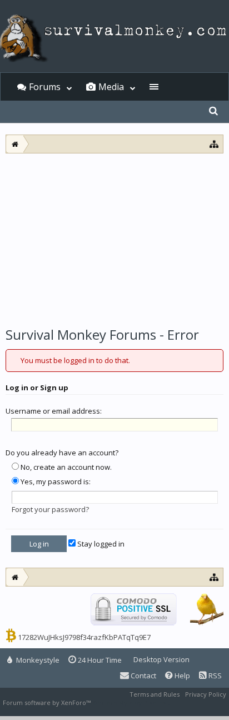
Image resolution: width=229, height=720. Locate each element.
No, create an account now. (65, 467)
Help (181, 676)
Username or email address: (54, 411)
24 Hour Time (99, 660)
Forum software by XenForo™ (47, 702)
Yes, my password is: (55, 481)
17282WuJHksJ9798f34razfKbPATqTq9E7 (84, 637)
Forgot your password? (50, 509)
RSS (214, 676)
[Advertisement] (114, 237)
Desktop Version (161, 659)
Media (111, 87)
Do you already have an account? (62, 453)
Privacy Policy (205, 694)
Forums (45, 87)
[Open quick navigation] (214, 143)
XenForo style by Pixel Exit (131, 702)
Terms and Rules (155, 694)
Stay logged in (100, 544)
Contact (142, 676)
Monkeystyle (36, 660)
